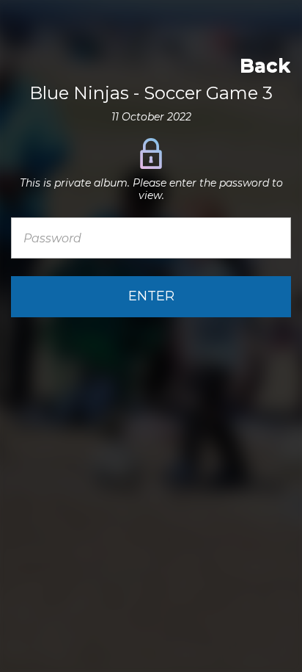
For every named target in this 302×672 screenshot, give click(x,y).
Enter (151, 296)
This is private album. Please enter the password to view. (151, 189)
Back (265, 65)
